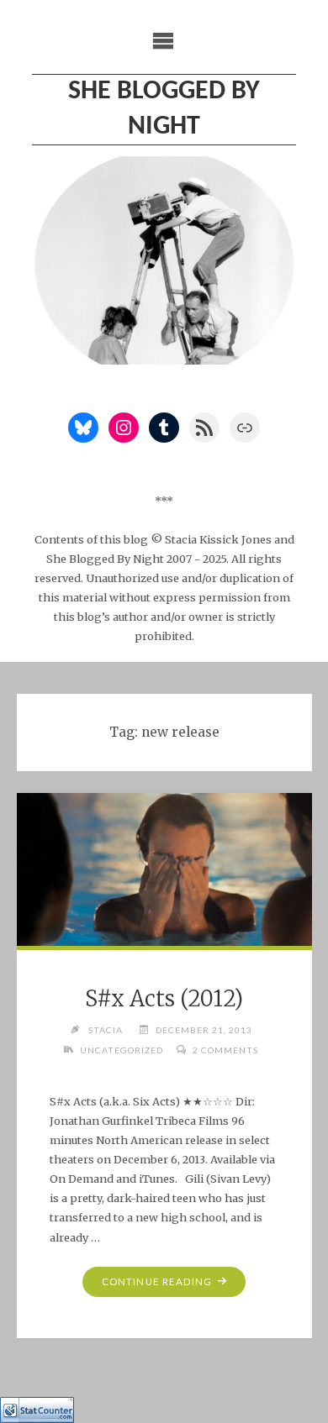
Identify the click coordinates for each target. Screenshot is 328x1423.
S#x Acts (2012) (164, 998)
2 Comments (225, 1050)
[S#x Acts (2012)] (164, 870)
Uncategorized (121, 1050)
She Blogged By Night (164, 109)
